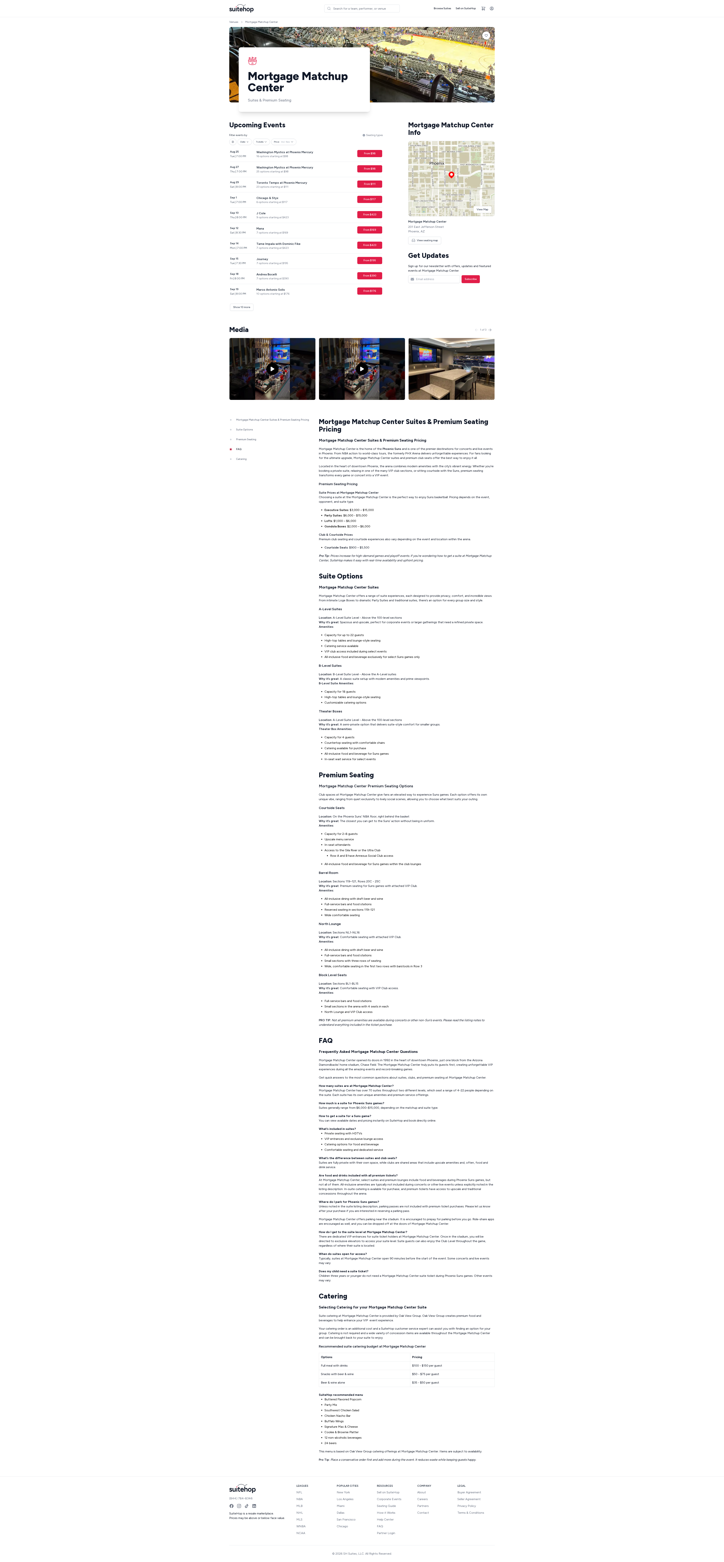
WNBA (301, 1526)
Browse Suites (442, 8)
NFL (299, 1492)
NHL (299, 1512)
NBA (299, 1499)
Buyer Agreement (469, 1492)
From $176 (369, 291)
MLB (299, 1506)
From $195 (369, 260)
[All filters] (232, 142)
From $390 (369, 275)
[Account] (492, 8)
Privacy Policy (466, 1506)
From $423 (369, 214)
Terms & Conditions (470, 1512)
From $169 (369, 229)
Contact (423, 1512)
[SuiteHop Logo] (241, 8)
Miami (340, 1506)
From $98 (370, 153)
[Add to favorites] (486, 35)
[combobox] (362, 8)
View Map (482, 209)
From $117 (370, 199)
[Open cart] (483, 8)
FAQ (380, 1526)
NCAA (300, 1533)
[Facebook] (231, 1506)
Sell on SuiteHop (466, 8)
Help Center (385, 1519)
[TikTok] (246, 1506)
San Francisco (346, 1519)
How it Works (386, 1512)
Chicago (342, 1526)
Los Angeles (345, 1499)
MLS (299, 1519)
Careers (422, 1499)
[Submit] (328, 8)
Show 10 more (241, 307)
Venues (233, 22)
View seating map (427, 240)
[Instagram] (239, 1506)
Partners (423, 1506)
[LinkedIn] (254, 1506)
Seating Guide (386, 1506)
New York (343, 1492)
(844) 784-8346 (241, 1498)
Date (242, 142)
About (421, 1492)
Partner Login (386, 1533)
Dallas (340, 1512)
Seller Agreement (469, 1499)
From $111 (370, 184)
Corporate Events (389, 1499)
